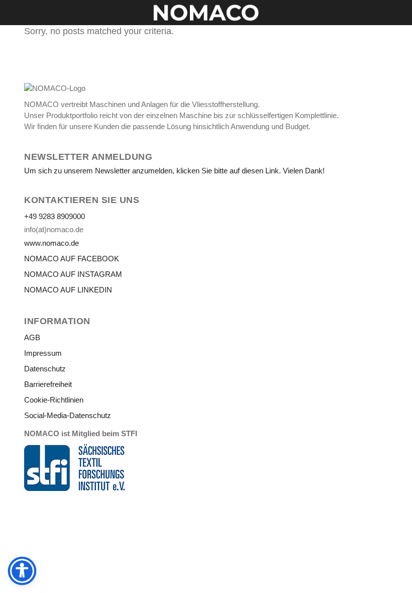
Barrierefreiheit (48, 384)
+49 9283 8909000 (54, 216)
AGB (32, 337)
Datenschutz (45, 368)
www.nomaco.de (51, 243)
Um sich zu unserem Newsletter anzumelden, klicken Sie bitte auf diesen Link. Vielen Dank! (174, 170)
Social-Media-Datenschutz (67, 415)
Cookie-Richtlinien (53, 400)
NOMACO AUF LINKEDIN (68, 289)
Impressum (43, 353)
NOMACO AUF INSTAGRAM (73, 274)
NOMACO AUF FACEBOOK (71, 258)
